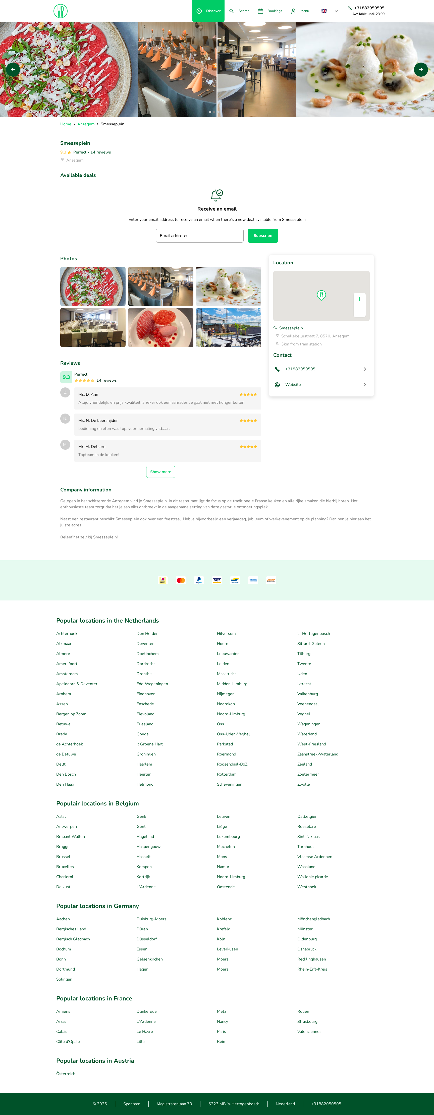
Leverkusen (227, 949)
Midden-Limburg (232, 684)
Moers (223, 959)
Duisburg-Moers (152, 919)
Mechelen (226, 846)
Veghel (303, 714)
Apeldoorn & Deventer (76, 684)
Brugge (63, 846)
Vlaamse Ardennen (314, 856)
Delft (61, 764)
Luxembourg (228, 836)
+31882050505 (326, 1104)
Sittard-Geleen (311, 643)
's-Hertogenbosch (313, 633)
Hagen (142, 969)
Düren (142, 929)
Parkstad (225, 744)
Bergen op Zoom (71, 714)
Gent (141, 826)
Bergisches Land (71, 929)
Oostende (226, 887)
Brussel (63, 856)
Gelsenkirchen (150, 959)
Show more (160, 472)
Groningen (146, 754)
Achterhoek (66, 633)
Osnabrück (306, 949)
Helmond (145, 784)
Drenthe (144, 674)
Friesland (145, 724)
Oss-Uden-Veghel (233, 734)
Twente (304, 664)
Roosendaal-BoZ (232, 764)
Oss (220, 724)
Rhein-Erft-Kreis (312, 969)
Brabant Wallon (70, 836)
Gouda (142, 734)
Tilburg (303, 653)
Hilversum (226, 633)
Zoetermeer (308, 774)
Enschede (145, 704)
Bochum (63, 949)
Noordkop (226, 704)
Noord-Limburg (231, 714)
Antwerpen (66, 826)
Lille (141, 1041)
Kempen (144, 867)
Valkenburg (307, 694)
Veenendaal (308, 704)
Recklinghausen (311, 959)
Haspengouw (148, 846)
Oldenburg (307, 939)
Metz (221, 1011)
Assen (62, 704)
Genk (141, 816)
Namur (223, 867)
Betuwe (63, 724)
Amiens (63, 1011)
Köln (221, 939)
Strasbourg (307, 1021)
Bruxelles (65, 867)
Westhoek (306, 887)
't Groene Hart (150, 744)
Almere (63, 653)
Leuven (223, 816)
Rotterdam (227, 774)
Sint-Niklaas (308, 836)
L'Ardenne (146, 887)
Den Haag (65, 784)
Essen (142, 949)
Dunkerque (147, 1011)
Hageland (145, 836)
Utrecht (304, 684)
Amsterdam (67, 674)
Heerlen (144, 774)
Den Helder (147, 633)
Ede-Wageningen (152, 684)
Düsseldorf (147, 939)
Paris (221, 1031)
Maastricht (226, 674)
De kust (63, 887)
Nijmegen (226, 694)
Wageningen (308, 724)
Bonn (61, 959)
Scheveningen (229, 784)
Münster (305, 929)
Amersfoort (66, 664)
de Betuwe (66, 754)
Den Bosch (66, 774)
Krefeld (223, 929)
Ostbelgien (307, 816)
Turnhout (305, 846)
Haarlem (144, 764)
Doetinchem (148, 653)
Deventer (145, 643)
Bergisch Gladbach (73, 939)
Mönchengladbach (313, 919)
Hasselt (144, 856)
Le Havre (145, 1031)
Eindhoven (146, 694)
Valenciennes (309, 1031)
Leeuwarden (228, 653)
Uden (302, 674)
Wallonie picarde (312, 877)
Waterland (307, 734)
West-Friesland (311, 744)
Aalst (61, 816)
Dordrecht (146, 664)
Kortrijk (143, 877)
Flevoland (145, 714)
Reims (223, 1041)
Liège (222, 826)
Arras (61, 1021)
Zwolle (303, 784)
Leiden (223, 664)
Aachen (63, 919)
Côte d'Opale (68, 1041)
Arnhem (63, 694)
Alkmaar (64, 643)
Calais (61, 1031)
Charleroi (64, 877)
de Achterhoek (69, 744)
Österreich (65, 1074)
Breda (61, 734)
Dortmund (65, 969)
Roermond (226, 754)
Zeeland (304, 764)
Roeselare (306, 826)
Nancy (222, 1021)
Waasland (306, 867)
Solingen (64, 979)
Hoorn (222, 643)
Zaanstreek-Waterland (317, 754)
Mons (222, 856)
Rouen (303, 1011)
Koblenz (224, 919)
